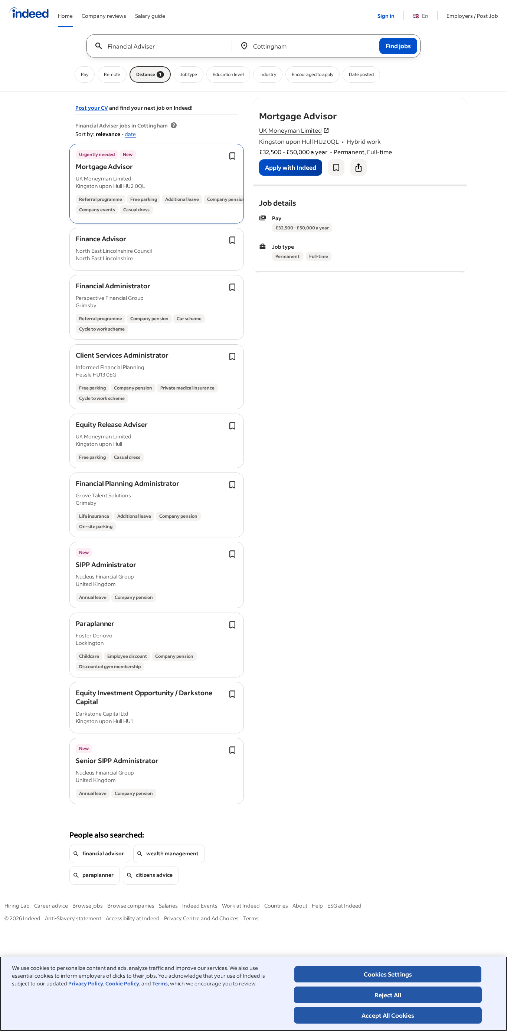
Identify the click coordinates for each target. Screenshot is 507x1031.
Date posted (361, 74)
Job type (188, 74)
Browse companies (130, 905)
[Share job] (358, 167)
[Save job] (336, 167)
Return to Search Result (418, 102)
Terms (160, 983)
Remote (112, 74)
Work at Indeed (241, 905)
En (420, 15)
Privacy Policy (85, 983)
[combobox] (162, 46)
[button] (104, 166)
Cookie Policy (122, 983)
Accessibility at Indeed (133, 918)
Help (317, 905)
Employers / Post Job (472, 15)
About (299, 905)
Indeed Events (199, 905)
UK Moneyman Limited (290, 130)
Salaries (168, 905)
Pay (84, 74)
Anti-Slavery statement (73, 918)
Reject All (387, 995)
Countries (276, 905)
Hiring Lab (17, 905)
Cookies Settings (388, 974)
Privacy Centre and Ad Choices (201, 918)
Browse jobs (87, 905)
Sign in (386, 15)
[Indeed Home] (29, 13)
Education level (228, 74)
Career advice (51, 905)
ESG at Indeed (344, 905)
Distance (148, 74)
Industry (267, 74)
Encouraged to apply (312, 74)
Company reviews (104, 15)
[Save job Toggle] (232, 156)
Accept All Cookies (388, 1015)
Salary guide (150, 15)
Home (65, 15)
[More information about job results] (173, 125)
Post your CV (91, 107)
